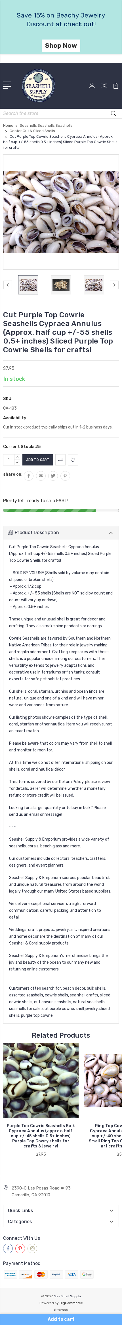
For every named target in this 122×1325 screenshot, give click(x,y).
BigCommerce (71, 1303)
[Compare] (104, 87)
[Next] (114, 285)
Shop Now (72, 45)
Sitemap (61, 1310)
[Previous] (7, 285)
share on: (12, 474)
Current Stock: (22, 446)
